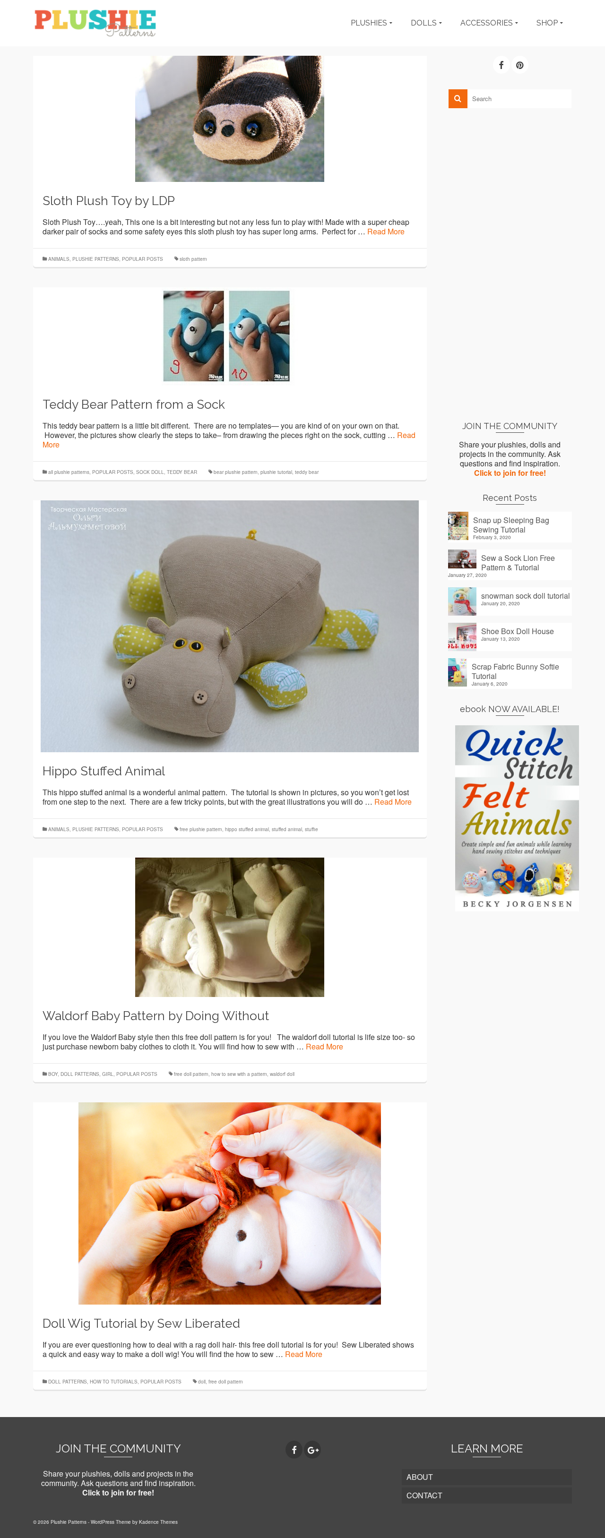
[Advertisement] (510, 264)
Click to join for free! (510, 472)
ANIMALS (58, 259)
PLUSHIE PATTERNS (95, 259)
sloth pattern (193, 259)
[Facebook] (501, 65)
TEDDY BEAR (182, 472)
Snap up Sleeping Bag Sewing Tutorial (511, 524)
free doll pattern (191, 1074)
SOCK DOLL (150, 472)
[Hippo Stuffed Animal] (230, 625)
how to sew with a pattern (239, 1074)
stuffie (311, 829)
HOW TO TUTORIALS (114, 1381)
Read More (386, 231)
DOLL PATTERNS (79, 1074)
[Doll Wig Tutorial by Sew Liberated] (229, 1202)
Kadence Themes (158, 1522)
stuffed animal (287, 829)
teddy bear (307, 472)
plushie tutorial (276, 472)
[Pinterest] (519, 65)
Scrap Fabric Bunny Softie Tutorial (515, 671)
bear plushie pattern (236, 472)
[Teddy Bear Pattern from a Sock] (230, 335)
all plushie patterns (68, 472)
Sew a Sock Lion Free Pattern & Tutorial (518, 562)
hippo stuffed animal (247, 829)
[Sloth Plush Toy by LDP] (229, 117)
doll (202, 1381)
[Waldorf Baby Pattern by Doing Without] (229, 926)
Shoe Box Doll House (517, 631)
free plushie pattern (201, 829)
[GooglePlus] (312, 1450)
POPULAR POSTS (142, 259)
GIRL (107, 1074)
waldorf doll (282, 1074)
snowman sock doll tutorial (525, 595)
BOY (53, 1074)
